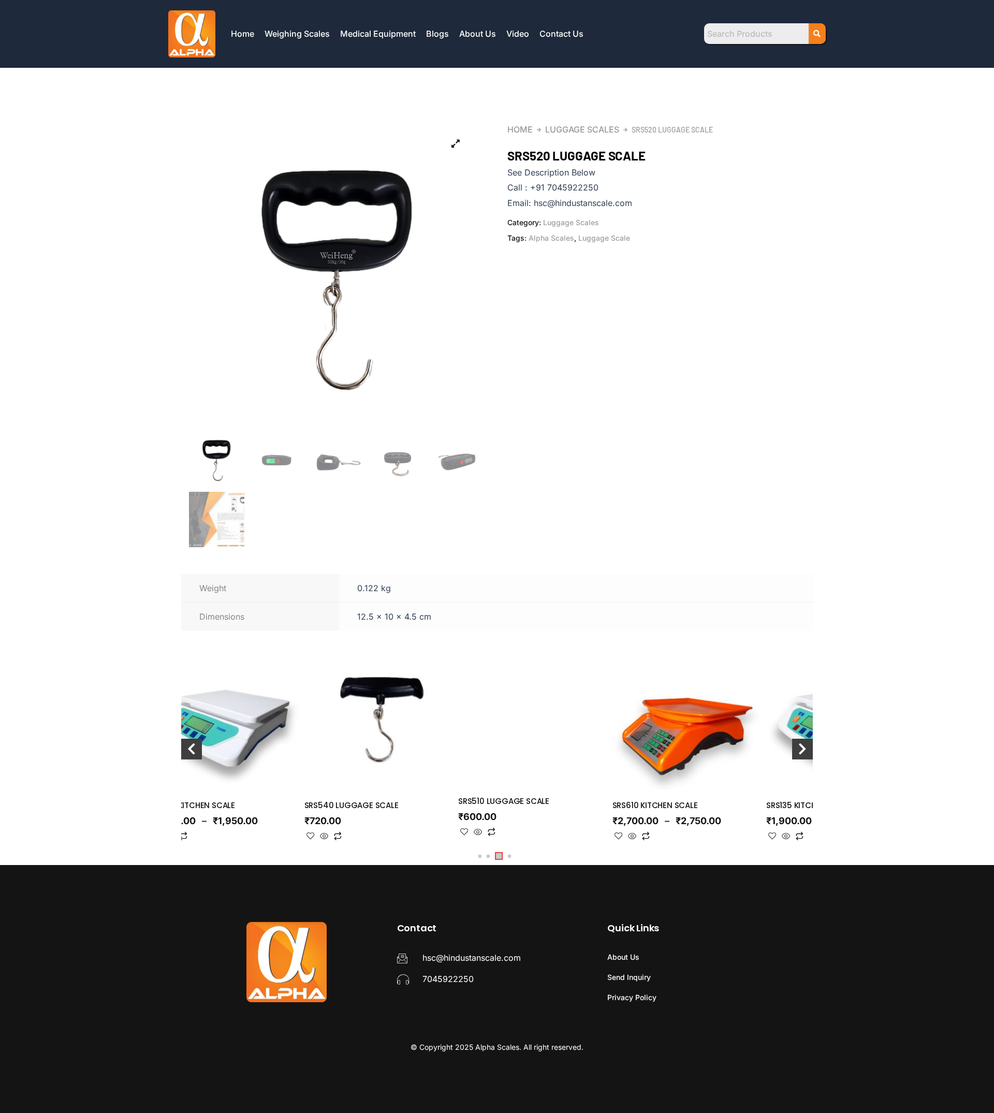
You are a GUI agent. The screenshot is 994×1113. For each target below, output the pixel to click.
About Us (477, 33)
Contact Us (561, 33)
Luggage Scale (604, 237)
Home (242, 33)
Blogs (437, 33)
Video (517, 33)
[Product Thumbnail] (455, 143)
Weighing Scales (297, 33)
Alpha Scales (551, 237)
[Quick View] (324, 836)
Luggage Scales (582, 129)
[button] (479, 856)
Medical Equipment (378, 33)
